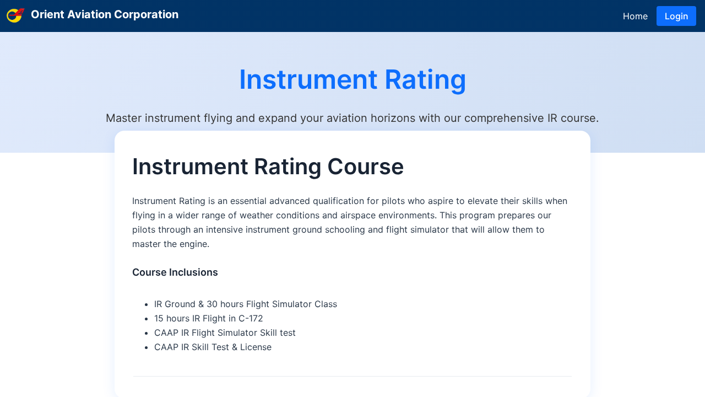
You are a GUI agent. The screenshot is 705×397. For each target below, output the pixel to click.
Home (635, 16)
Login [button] (676, 16)
